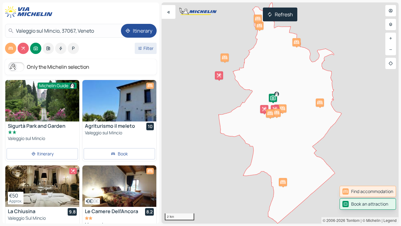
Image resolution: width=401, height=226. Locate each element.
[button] (273, 98)
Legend (390, 220)
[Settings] (390, 24)
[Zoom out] (390, 49)
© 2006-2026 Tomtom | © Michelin (352, 220)
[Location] (390, 63)
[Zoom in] (390, 38)
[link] (368, 191)
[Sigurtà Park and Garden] (42, 104)
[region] (119, 100)
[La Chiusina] (42, 186)
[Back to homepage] (30, 12)
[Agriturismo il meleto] (119, 100)
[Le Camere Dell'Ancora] (119, 186)
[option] (10, 48)
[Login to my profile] (390, 10)
